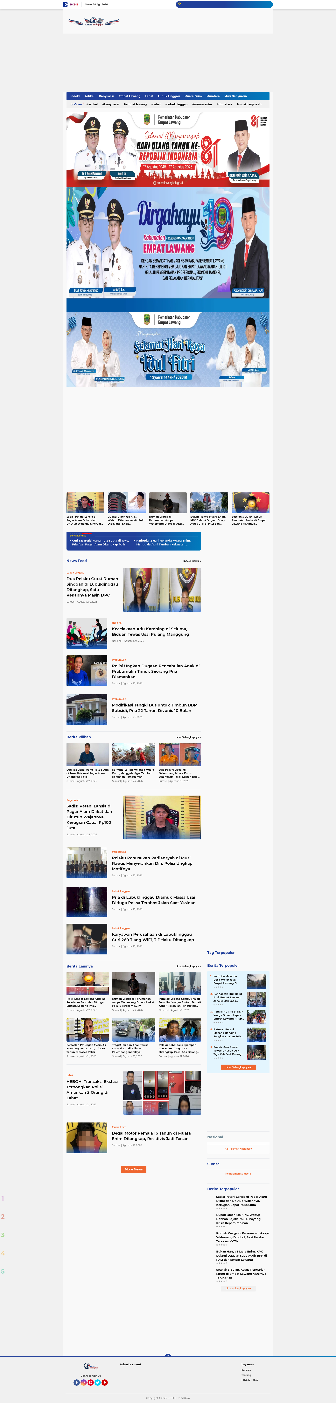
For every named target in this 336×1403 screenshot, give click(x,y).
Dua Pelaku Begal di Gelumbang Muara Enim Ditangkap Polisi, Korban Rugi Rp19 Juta (178, 773)
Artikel (89, 96)
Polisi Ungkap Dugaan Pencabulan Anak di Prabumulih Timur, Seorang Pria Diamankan (156, 671)
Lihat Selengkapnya (187, 737)
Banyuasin (106, 96)
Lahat (149, 96)
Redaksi (246, 1370)
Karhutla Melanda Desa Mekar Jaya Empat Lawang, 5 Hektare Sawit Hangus (228, 980)
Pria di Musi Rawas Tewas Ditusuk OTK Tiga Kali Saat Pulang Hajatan (228, 1050)
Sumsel (213, 1164)
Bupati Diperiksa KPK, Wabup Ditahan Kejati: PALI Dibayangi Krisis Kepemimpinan (126, 520)
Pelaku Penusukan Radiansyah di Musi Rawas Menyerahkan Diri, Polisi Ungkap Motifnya (152, 863)
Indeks (75, 96)
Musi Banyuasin (235, 96)
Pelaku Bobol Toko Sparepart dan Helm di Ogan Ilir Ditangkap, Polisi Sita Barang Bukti (178, 1048)
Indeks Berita (191, 560)
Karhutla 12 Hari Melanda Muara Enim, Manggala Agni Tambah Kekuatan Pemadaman (163, 542)
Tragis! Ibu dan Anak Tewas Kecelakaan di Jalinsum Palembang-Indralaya (130, 1048)
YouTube (107, 1387)
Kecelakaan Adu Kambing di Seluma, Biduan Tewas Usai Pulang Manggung (150, 632)
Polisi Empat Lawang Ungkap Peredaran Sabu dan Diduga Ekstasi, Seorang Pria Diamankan (86, 1002)
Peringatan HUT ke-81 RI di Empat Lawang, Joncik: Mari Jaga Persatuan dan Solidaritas (228, 997)
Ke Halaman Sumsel (237, 1173)
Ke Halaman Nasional (237, 1148)
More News (134, 1169)
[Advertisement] (168, 62)
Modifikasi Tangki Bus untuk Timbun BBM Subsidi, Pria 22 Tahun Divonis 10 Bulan (155, 708)
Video (78, 104)
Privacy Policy (250, 1379)
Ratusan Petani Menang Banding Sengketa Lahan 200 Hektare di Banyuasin (228, 1033)
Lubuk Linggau (169, 96)
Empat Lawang (130, 96)
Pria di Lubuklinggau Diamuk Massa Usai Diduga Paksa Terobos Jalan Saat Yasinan (154, 900)
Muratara (213, 96)
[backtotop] (168, 1357)
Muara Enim (193, 96)
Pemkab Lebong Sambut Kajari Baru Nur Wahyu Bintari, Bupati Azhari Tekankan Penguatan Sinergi (180, 1002)
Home (74, 4)
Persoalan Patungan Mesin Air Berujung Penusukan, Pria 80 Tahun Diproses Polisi (86, 1048)
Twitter (99, 1387)
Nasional (215, 1137)
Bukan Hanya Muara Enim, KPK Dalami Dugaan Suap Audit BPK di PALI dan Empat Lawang (208, 520)
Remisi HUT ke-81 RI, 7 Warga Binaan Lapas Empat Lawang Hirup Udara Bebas (228, 1015)
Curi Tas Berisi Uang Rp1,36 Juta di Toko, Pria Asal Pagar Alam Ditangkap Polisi (100, 542)
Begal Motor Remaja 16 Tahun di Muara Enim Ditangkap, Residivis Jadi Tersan (151, 1136)
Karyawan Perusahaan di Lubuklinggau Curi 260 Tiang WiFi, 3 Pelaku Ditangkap (153, 937)
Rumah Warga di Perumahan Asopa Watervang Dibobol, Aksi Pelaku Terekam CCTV (165, 520)
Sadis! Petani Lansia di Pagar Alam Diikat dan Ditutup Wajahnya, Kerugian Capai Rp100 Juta (85, 520)
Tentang (246, 1375)
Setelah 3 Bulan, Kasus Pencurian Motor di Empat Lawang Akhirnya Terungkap (249, 520)
